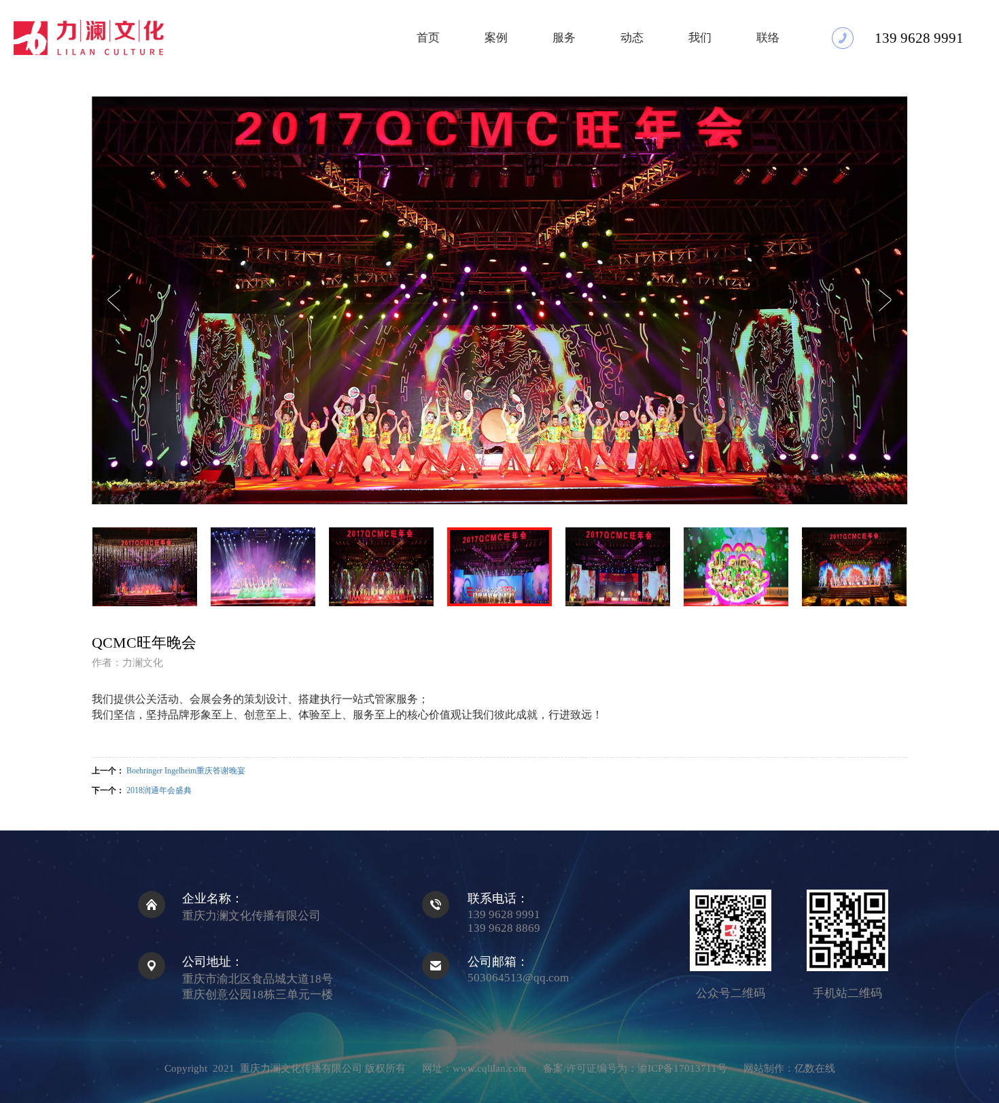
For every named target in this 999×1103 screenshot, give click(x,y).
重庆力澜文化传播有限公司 (302, 1068)
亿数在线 (814, 1068)
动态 (632, 37)
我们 (700, 37)
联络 (767, 37)
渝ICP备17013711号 (682, 1068)
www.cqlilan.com (490, 1068)
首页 (428, 37)
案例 (496, 37)
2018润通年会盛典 (159, 790)
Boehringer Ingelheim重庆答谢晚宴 (185, 770)
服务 (564, 37)
